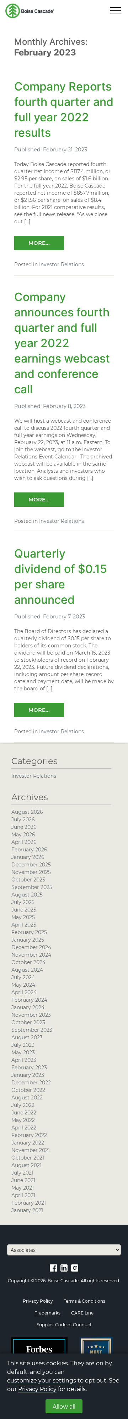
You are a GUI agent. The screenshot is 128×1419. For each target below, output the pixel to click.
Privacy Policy (37, 1389)
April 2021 (23, 1195)
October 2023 (28, 1022)
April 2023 (23, 1060)
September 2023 (31, 1030)
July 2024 (23, 977)
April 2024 (24, 992)
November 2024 (31, 955)
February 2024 (29, 1000)
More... (39, 242)
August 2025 (27, 894)
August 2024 (27, 970)
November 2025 (31, 872)
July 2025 (22, 902)
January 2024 (27, 1007)
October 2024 (28, 962)
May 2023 (23, 1052)
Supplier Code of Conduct (64, 1324)
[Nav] (115, 10)
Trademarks (47, 1313)
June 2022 (23, 1112)
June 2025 (23, 910)
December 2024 (31, 947)
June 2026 (24, 827)
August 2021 (26, 1165)
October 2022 (28, 1090)
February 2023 (29, 1067)
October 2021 (27, 1158)
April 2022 (23, 1127)
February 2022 (29, 1135)
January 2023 (27, 1075)
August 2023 (27, 1037)
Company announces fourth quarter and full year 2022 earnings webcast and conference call (62, 343)
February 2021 (28, 1203)
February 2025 (29, 932)
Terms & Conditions (84, 1301)
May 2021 (22, 1188)
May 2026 (23, 834)
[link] (53, 1267)
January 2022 (27, 1142)
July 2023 (22, 1045)
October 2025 (28, 879)
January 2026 (27, 857)
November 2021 (30, 1150)
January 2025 (27, 940)
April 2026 (24, 842)
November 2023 (31, 1015)
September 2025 (31, 887)
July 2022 (22, 1105)
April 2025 (23, 925)
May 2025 (23, 917)
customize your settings (41, 1380)
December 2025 (31, 864)
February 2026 (29, 849)
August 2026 (27, 812)
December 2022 (31, 1082)
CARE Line (82, 1313)
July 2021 (22, 1173)
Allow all (64, 1406)
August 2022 (27, 1097)
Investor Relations (61, 264)
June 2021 (23, 1180)
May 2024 (23, 985)
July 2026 (23, 819)
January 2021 (27, 1210)
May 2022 (23, 1120)
